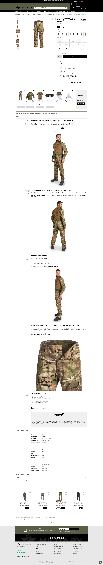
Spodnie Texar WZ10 (61, 14)
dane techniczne (22, 430)
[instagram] (55, 538)
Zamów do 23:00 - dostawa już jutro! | (46, 0)
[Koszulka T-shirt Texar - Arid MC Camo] (40, 94)
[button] (18, 18)
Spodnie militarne (53, 519)
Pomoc (37, 549)
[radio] (60, 41)
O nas (37, 546)
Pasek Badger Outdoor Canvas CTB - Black (49, 101)
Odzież (23, 14)
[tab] (51, 116)
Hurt (37, 555)
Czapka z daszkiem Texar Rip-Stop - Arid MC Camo (59, 101)
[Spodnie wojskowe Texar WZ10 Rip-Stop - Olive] (78, 497)
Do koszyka (82, 103)
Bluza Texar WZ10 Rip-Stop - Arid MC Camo (30, 101)
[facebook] (51, 538)
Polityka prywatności (77, 548)
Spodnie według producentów (38, 14)
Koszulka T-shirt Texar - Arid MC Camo (40, 101)
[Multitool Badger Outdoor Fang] (69, 94)
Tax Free (75, 553)
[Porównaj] (52, 18)
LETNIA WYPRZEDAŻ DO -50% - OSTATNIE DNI (51, 1)
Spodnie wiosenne (19, 519)
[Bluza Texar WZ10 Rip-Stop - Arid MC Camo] (30, 94)
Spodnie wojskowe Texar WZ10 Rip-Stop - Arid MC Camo (20, 101)
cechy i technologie (23, 474)
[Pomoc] (73, 8)
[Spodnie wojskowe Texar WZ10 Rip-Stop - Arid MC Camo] (21, 94)
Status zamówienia (58, 549)
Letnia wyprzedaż (59, 500)
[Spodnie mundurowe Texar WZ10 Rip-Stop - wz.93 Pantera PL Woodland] (24, 497)
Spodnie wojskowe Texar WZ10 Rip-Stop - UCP (42, 503)
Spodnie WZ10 (46, 519)
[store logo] (24, 7)
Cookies (75, 549)
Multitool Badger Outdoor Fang (69, 101)
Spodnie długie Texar (51, 14)
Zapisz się (74, 529)
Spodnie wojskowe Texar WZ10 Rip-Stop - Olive (78, 503)
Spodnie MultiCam (61, 519)
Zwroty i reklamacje (77, 546)
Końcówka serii (58, 501)
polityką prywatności (71, 531)
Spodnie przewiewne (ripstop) (36, 519)
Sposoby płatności (58, 548)
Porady (37, 551)
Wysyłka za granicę (58, 551)
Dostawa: (71, 24)
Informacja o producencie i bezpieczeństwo (41, 408)
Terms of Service (49, 562)
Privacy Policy (43, 562)
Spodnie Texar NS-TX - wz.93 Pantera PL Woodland (60, 503)
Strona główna (17, 14)
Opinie (18, 477)
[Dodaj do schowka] (55, 18)
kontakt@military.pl (21, 546)
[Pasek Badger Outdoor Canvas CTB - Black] (50, 94)
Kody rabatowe (57, 553)
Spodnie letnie (27, 519)
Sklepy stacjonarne (77, 555)
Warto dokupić (21, 481)
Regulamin (75, 551)
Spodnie (28, 14)
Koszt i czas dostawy (58, 546)
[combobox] (50, 8)
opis (17, 116)
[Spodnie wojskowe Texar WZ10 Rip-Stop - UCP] (42, 497)
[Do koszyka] (27, 508)
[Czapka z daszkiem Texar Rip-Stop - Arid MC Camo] (59, 94)
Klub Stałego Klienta (40, 553)
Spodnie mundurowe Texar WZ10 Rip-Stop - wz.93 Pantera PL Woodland (25, 503)
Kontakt (37, 548)
